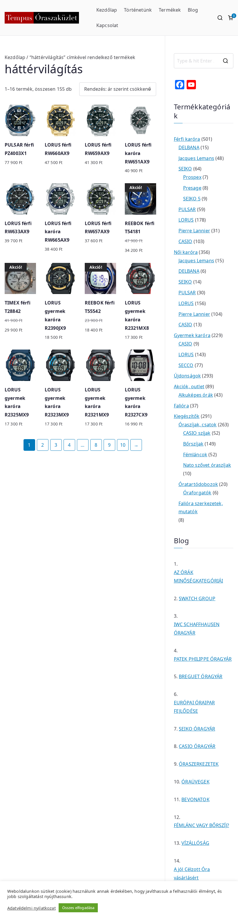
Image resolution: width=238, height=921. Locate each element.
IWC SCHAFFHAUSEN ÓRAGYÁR (197, 628)
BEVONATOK (195, 799)
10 (122, 445)
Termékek (170, 10)
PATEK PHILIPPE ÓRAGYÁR (203, 659)
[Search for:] (203, 61)
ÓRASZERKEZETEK (199, 764)
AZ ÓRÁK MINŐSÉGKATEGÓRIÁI (198, 576)
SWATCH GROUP (197, 598)
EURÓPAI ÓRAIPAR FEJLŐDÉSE (194, 706)
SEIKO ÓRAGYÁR (197, 729)
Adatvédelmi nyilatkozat (31, 908)
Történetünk (138, 10)
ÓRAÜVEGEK (195, 782)
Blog (193, 10)
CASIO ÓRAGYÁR (197, 746)
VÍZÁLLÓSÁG (195, 843)
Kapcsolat (107, 25)
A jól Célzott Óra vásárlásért (192, 873)
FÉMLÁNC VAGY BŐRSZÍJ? (201, 825)
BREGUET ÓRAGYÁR (200, 676)
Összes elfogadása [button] (78, 907)
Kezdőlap (106, 10)
